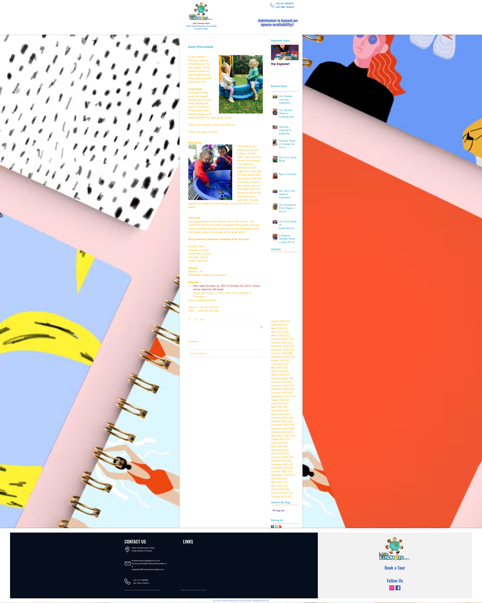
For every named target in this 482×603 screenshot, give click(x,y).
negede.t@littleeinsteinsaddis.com (148, 569)
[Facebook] (398, 587)
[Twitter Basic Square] (276, 526)
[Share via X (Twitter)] (195, 319)
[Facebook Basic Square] (272, 526)
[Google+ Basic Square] (280, 526)
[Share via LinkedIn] (202, 319)
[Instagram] (391, 587)
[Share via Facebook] (189, 319)
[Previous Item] (275, 52)
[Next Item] (294, 52)
